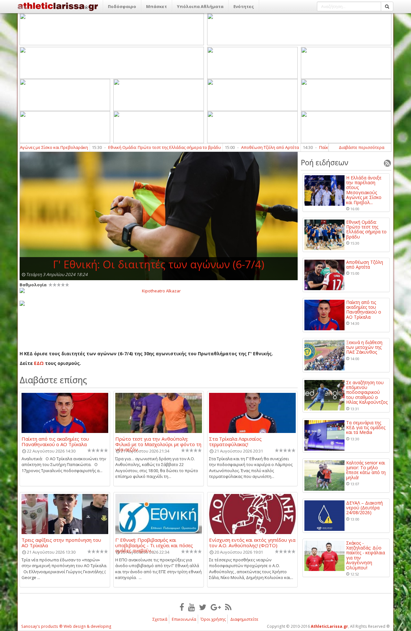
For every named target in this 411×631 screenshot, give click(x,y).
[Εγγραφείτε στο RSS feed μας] (228, 606)
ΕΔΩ (39, 363)
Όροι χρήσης (213, 619)
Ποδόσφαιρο (122, 6)
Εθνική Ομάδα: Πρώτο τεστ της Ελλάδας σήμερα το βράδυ (145, 147)
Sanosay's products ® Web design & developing (66, 626)
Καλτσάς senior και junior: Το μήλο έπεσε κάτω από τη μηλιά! (366, 470)
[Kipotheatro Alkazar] (159, 290)
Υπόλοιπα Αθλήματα (200, 6)
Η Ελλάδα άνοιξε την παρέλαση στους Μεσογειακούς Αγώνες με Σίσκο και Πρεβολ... (363, 190)
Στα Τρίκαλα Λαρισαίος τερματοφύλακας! (235, 441)
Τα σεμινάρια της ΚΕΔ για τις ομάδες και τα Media (365, 427)
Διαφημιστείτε (244, 619)
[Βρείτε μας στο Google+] (216, 606)
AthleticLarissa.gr (329, 626)
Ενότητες (243, 6)
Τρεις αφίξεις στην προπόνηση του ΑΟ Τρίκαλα (61, 542)
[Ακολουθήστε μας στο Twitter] (202, 606)
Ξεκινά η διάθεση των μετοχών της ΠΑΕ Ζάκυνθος (364, 347)
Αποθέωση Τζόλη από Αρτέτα (251, 147)
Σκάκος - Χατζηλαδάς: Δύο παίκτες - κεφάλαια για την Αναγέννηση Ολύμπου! (365, 555)
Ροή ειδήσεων (324, 162)
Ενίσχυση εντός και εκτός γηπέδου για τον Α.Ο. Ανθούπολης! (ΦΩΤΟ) (252, 542)
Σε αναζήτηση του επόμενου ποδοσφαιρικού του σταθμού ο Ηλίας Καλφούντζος (367, 392)
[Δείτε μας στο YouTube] (191, 606)
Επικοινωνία (184, 619)
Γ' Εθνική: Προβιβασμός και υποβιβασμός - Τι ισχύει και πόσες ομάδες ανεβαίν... (154, 542)
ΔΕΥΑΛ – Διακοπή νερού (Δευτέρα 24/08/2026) (364, 507)
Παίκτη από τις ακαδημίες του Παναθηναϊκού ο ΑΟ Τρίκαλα (55, 441)
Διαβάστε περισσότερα (361, 147)
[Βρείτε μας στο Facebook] (181, 606)
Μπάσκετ (156, 6)
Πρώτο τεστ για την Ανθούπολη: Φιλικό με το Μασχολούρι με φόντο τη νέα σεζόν (158, 441)
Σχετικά (160, 619)
